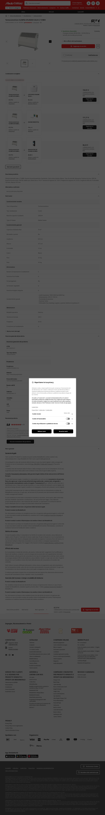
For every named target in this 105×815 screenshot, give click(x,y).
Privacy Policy (35, 410)
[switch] (68, 419)
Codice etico (42, 410)
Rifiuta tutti (42, 431)
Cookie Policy (35, 407)
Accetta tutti (63, 431)
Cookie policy (49, 410)
